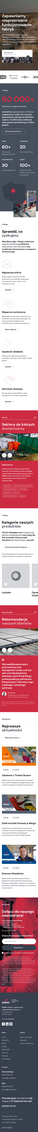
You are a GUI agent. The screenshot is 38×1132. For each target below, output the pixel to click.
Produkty (5, 1040)
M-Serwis (23, 1040)
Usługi (4, 1046)
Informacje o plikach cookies (12, 1119)
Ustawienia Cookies (9, 1122)
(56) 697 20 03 (7, 1075)
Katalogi (5, 1056)
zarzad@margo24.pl (9, 1090)
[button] (4, 455)
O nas (4, 1037)
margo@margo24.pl (9, 1078)
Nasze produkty (26, 1037)
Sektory (5, 1053)
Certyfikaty (6, 1059)
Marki (4, 1043)
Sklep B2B (5, 1050)
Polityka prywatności (9, 1116)
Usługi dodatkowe (26, 1043)
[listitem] (16, 581)
